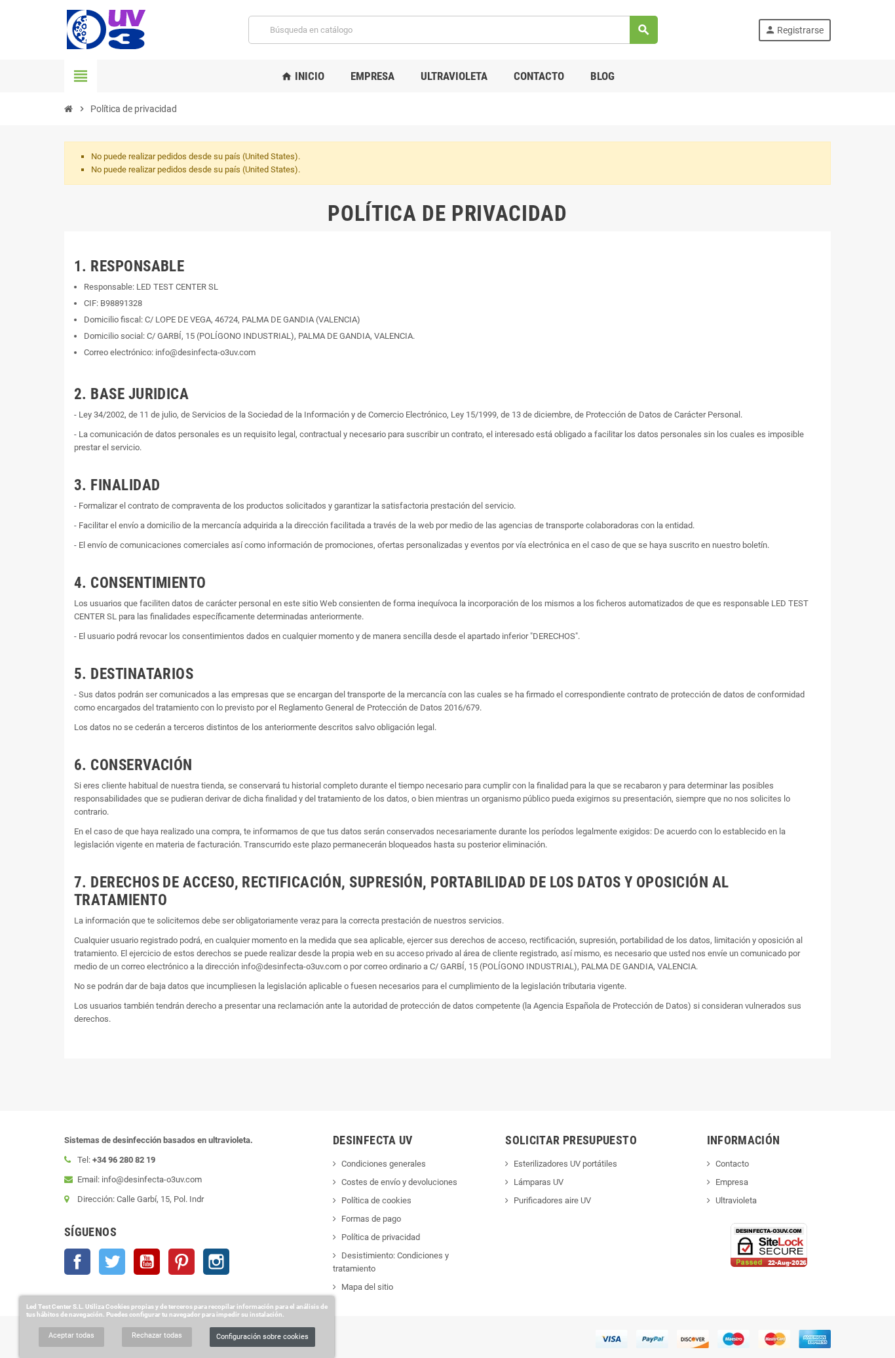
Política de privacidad (380, 1237)
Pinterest (181, 1262)
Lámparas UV (538, 1182)
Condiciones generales (383, 1164)
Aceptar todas (71, 1335)
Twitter (112, 1262)
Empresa (731, 1182)
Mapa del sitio (367, 1287)
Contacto (732, 1164)
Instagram (216, 1262)
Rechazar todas (157, 1335)
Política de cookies (376, 1200)
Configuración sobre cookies (262, 1336)
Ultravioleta (736, 1200)
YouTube (147, 1262)
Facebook (77, 1262)
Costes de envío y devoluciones (399, 1182)
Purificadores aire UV (552, 1200)
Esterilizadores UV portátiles (565, 1164)
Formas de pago (371, 1219)
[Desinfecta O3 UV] (106, 29)
